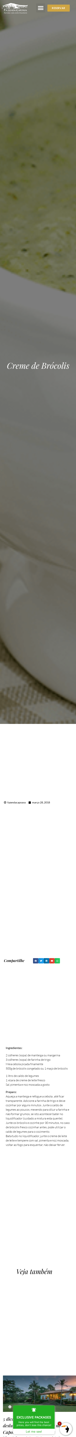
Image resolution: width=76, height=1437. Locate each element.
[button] (40, 8)
